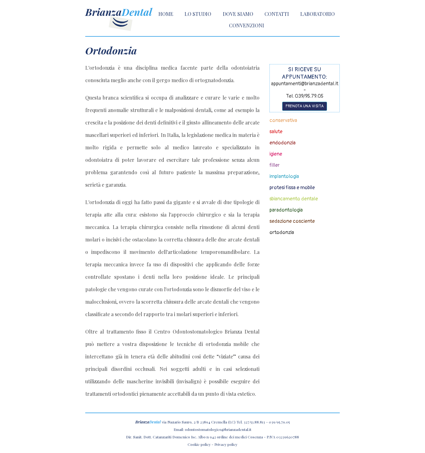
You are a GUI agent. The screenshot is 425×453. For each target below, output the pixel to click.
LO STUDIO (197, 14)
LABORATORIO (317, 14)
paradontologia (286, 210)
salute (276, 131)
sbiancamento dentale (293, 199)
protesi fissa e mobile (292, 187)
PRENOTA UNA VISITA (305, 106)
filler (274, 165)
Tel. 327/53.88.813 (250, 421)
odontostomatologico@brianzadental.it (218, 429)
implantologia (284, 176)
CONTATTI (276, 14)
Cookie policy (199, 444)
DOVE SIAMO (238, 14)
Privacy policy (225, 444)
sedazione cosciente (292, 221)
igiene (275, 154)
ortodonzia (281, 232)
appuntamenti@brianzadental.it (304, 84)
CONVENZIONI (246, 25)
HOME (165, 14)
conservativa (283, 120)
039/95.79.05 (279, 421)
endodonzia (282, 143)
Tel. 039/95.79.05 (304, 96)
